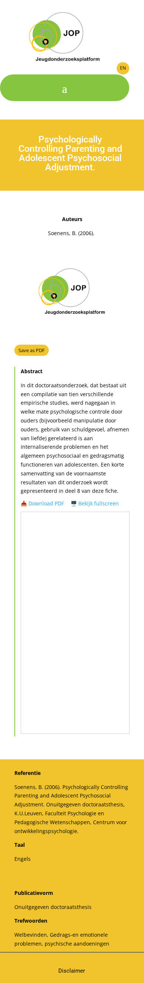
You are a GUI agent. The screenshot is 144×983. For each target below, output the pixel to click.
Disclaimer (71, 970)
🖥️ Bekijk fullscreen (95, 503)
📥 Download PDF (42, 503)
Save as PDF (31, 350)
